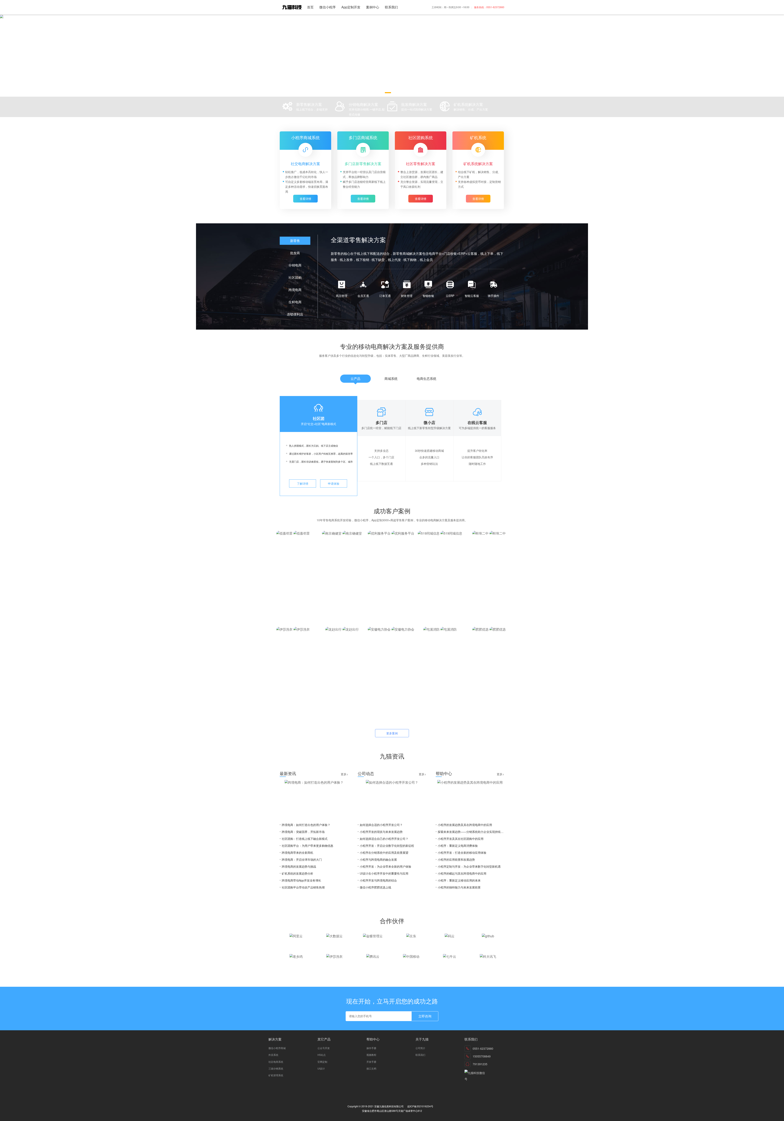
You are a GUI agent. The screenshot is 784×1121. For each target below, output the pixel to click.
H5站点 (321, 1054)
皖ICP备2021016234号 (420, 1106)
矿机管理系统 (275, 1075)
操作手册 (371, 1048)
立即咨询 (424, 1016)
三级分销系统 (275, 1068)
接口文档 (371, 1068)
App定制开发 (350, 7)
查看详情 (305, 199)
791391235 (480, 1064)
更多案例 (392, 733)
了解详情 (302, 483)
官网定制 (322, 1061)
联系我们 (391, 7)
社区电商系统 (275, 1061)
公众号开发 (323, 1048)
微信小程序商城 (277, 1048)
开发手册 (371, 1061)
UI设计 (321, 1068)
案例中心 (372, 7)
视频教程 (371, 1054)
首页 (310, 7)
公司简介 (420, 1048)
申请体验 (333, 483)
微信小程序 (327, 7)
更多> (344, 774)
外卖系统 (273, 1054)
